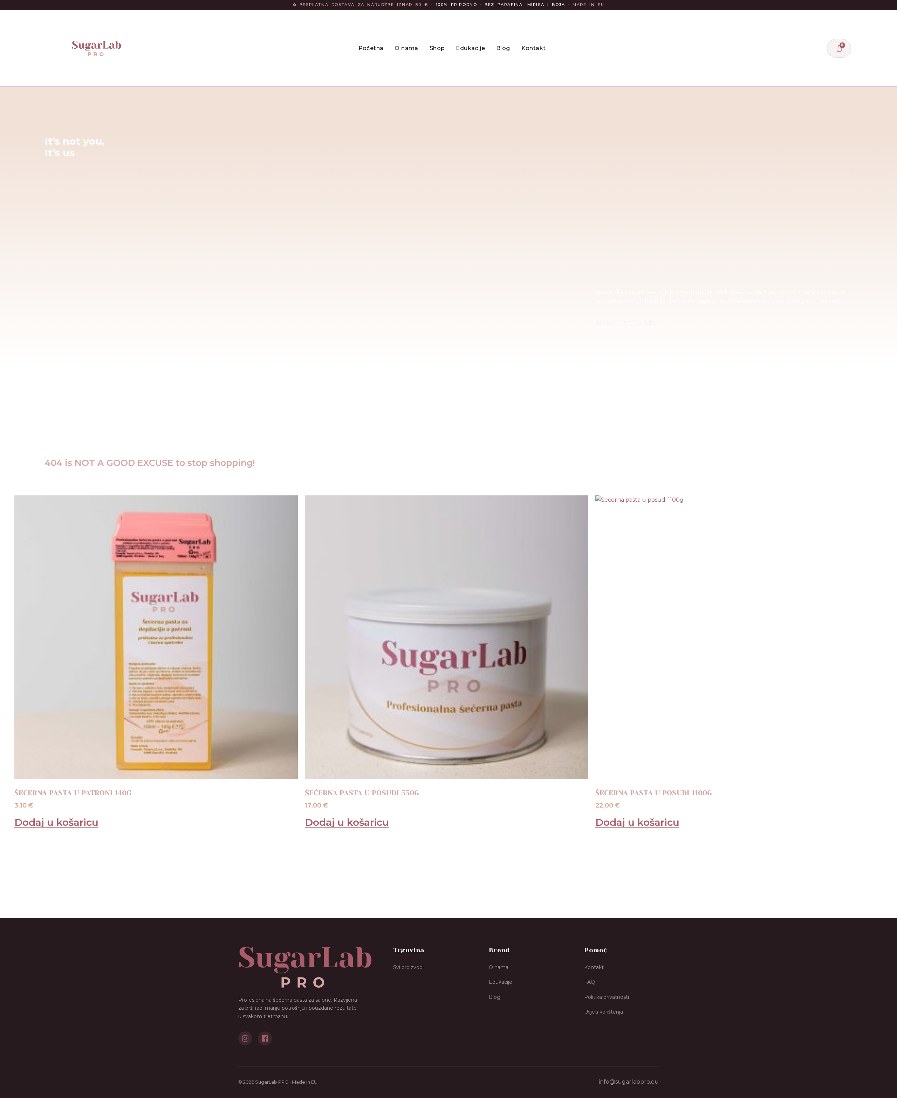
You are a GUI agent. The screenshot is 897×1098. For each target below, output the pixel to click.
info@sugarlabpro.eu (629, 1081)
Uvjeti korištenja (603, 1012)
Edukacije (470, 48)
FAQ (589, 982)
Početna (371, 48)
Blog (503, 48)
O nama (406, 48)
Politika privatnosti (606, 997)
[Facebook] (265, 1038)
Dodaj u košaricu (56, 823)
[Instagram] (245, 1038)
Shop (437, 48)
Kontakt (533, 48)
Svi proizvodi (408, 967)
